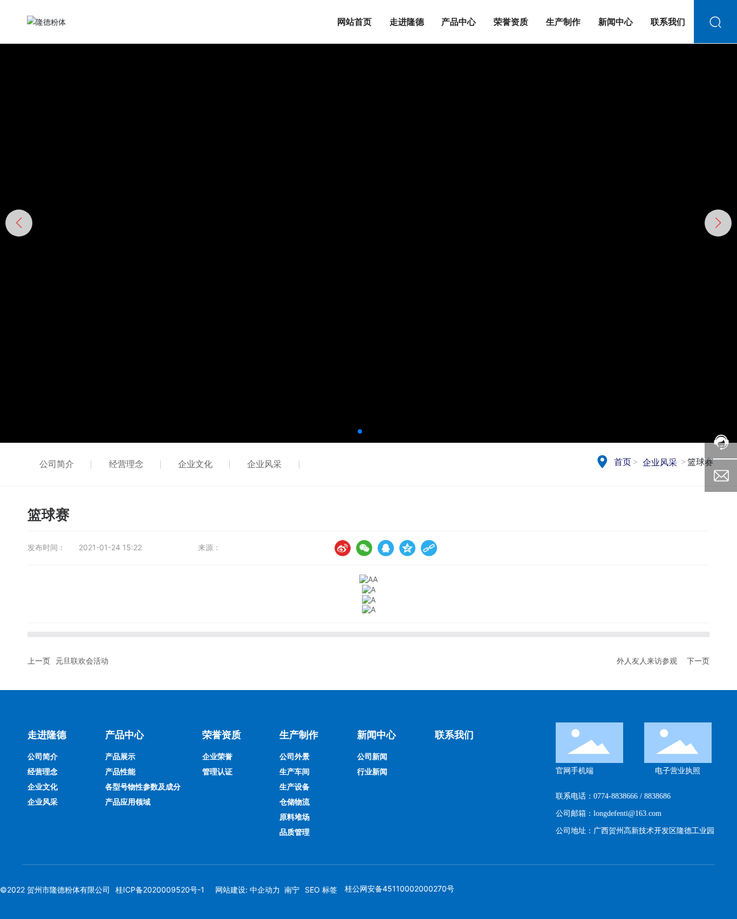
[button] (360, 431)
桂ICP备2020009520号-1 (159, 889)
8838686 (657, 796)
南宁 (291, 889)
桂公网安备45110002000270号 (398, 888)
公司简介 (56, 464)
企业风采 (264, 464)
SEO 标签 (321, 889)
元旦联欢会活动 (82, 660)
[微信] (364, 548)
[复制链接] (429, 548)
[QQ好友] (386, 548)
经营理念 (126, 464)
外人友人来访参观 (647, 660)
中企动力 (265, 889)
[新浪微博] (343, 548)
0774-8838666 (615, 796)
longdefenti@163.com (627, 813)
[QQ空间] (407, 548)
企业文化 (195, 464)
